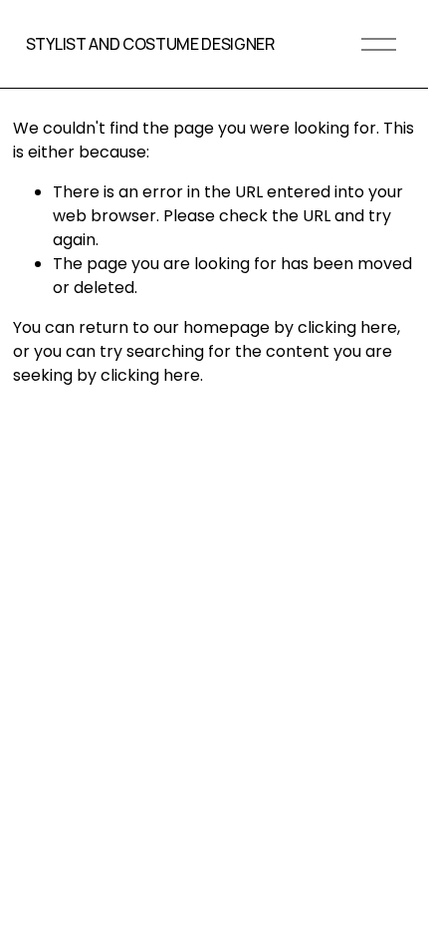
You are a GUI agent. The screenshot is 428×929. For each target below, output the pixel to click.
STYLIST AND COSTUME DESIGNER (150, 44)
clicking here (347, 327)
